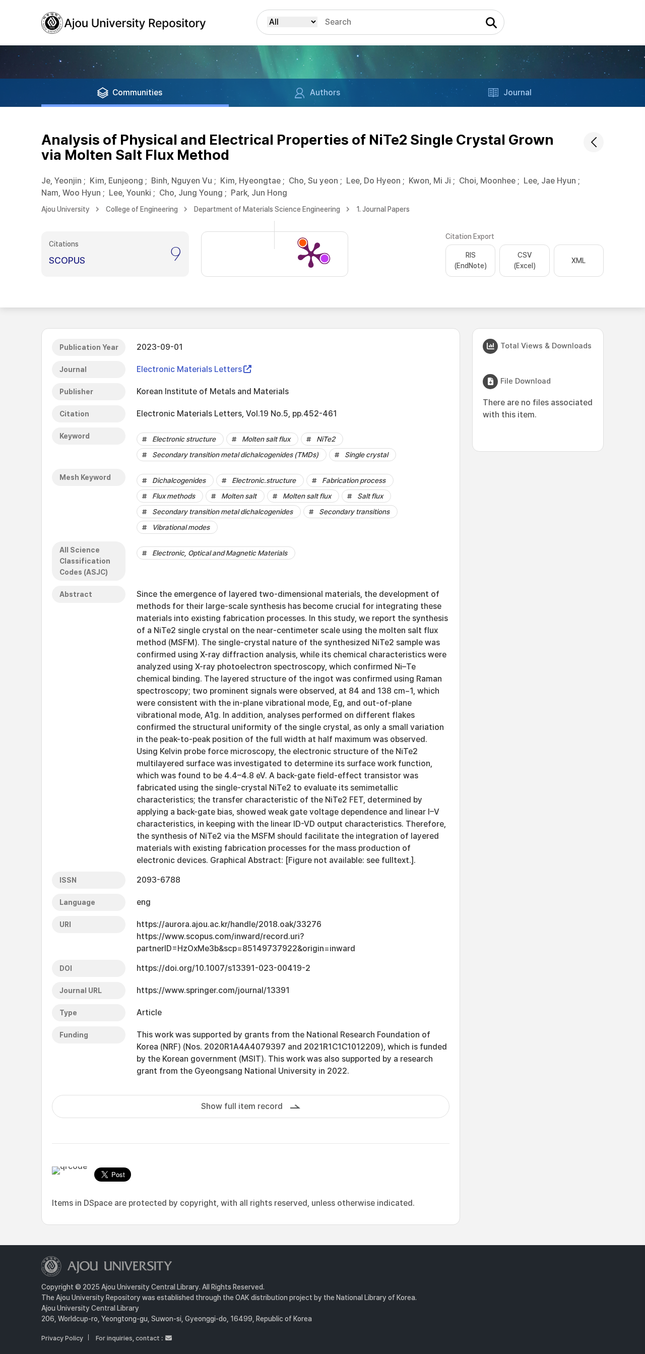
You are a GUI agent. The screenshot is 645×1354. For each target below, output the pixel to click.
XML (578, 261)
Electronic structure (184, 439)
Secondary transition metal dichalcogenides (222, 512)
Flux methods (173, 496)
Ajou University (65, 209)
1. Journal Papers (383, 209)
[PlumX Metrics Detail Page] (311, 254)
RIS (470, 260)
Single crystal (366, 455)
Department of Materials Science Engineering (267, 209)
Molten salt (238, 496)
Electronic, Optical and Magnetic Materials (219, 553)
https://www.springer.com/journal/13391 (213, 990)
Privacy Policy (62, 1338)
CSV (524, 260)
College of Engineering (142, 209)
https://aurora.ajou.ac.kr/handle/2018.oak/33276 (229, 924)
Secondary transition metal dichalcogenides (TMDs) (235, 455)
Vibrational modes (181, 527)
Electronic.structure (264, 480)
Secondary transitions (354, 512)
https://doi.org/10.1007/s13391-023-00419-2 (223, 968)
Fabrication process (353, 480)
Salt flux (370, 496)
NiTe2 (325, 439)
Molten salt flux (266, 439)
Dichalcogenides (179, 480)
